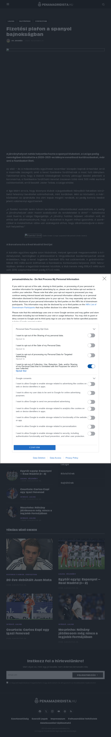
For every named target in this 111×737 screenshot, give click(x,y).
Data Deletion (39, 458)
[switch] (91, 335)
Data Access (55, 458)
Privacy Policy (72, 458)
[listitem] (55, 329)
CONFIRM (34, 447)
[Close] (105, 279)
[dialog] (55, 368)
